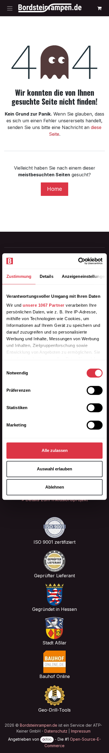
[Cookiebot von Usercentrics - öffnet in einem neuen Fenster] (78, 261)
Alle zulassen (55, 450)
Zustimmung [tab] (18, 276)
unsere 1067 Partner (44, 305)
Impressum (81, 731)
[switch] (95, 390)
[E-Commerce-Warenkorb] (99, 8)
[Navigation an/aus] (9, 8)
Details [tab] (46, 276)
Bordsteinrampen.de (38, 725)
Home (54, 189)
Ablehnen (54, 487)
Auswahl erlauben (54, 468)
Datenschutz (55, 731)
